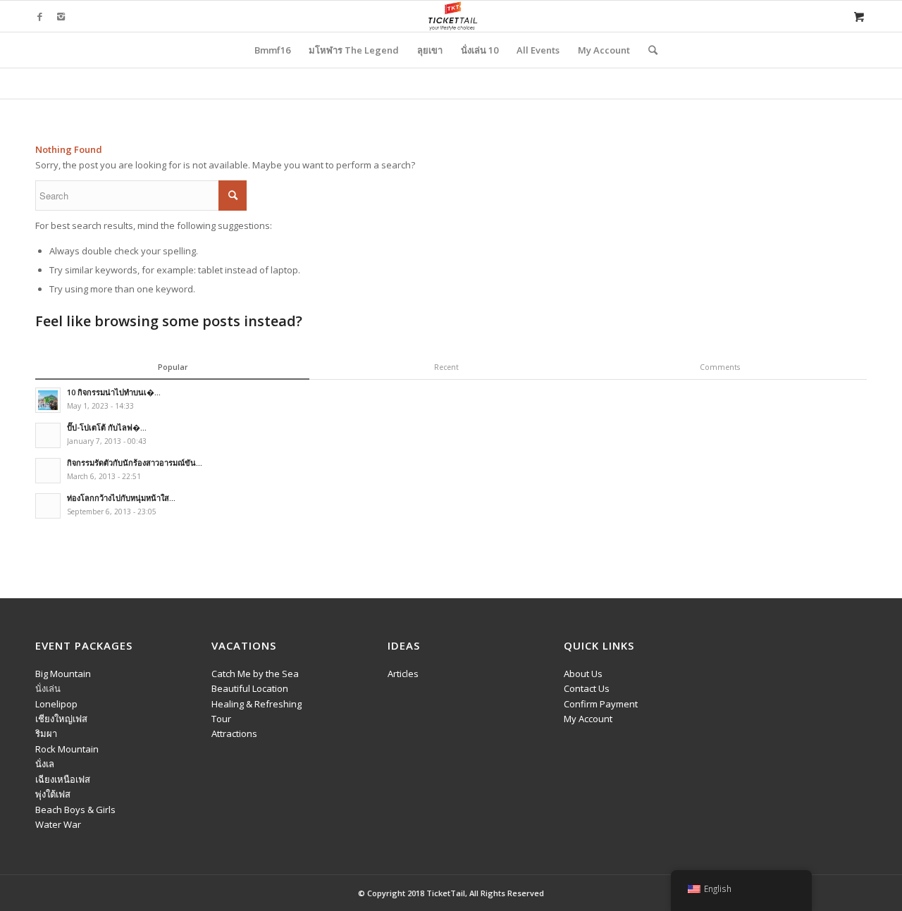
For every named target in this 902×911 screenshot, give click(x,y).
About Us (583, 673)
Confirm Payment (601, 704)
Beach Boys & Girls (75, 809)
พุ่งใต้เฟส (52, 794)
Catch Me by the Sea (255, 673)
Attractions (234, 733)
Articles (403, 673)
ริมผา (46, 733)
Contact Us (587, 688)
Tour (221, 718)
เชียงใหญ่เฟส (61, 718)
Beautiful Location (249, 688)
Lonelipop (56, 704)
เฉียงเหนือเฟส (62, 779)
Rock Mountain (67, 749)
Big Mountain (63, 673)
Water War (58, 824)
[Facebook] (39, 16)
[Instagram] (60, 16)
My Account (588, 718)
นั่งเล (44, 763)
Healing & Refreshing (256, 704)
